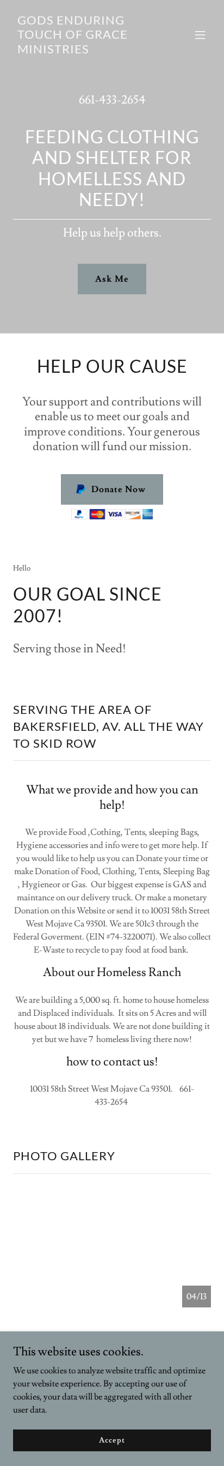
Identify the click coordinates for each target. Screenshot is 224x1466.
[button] (200, 35)
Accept (112, 1440)
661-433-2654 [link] (112, 100)
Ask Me (111, 279)
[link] (82, 50)
